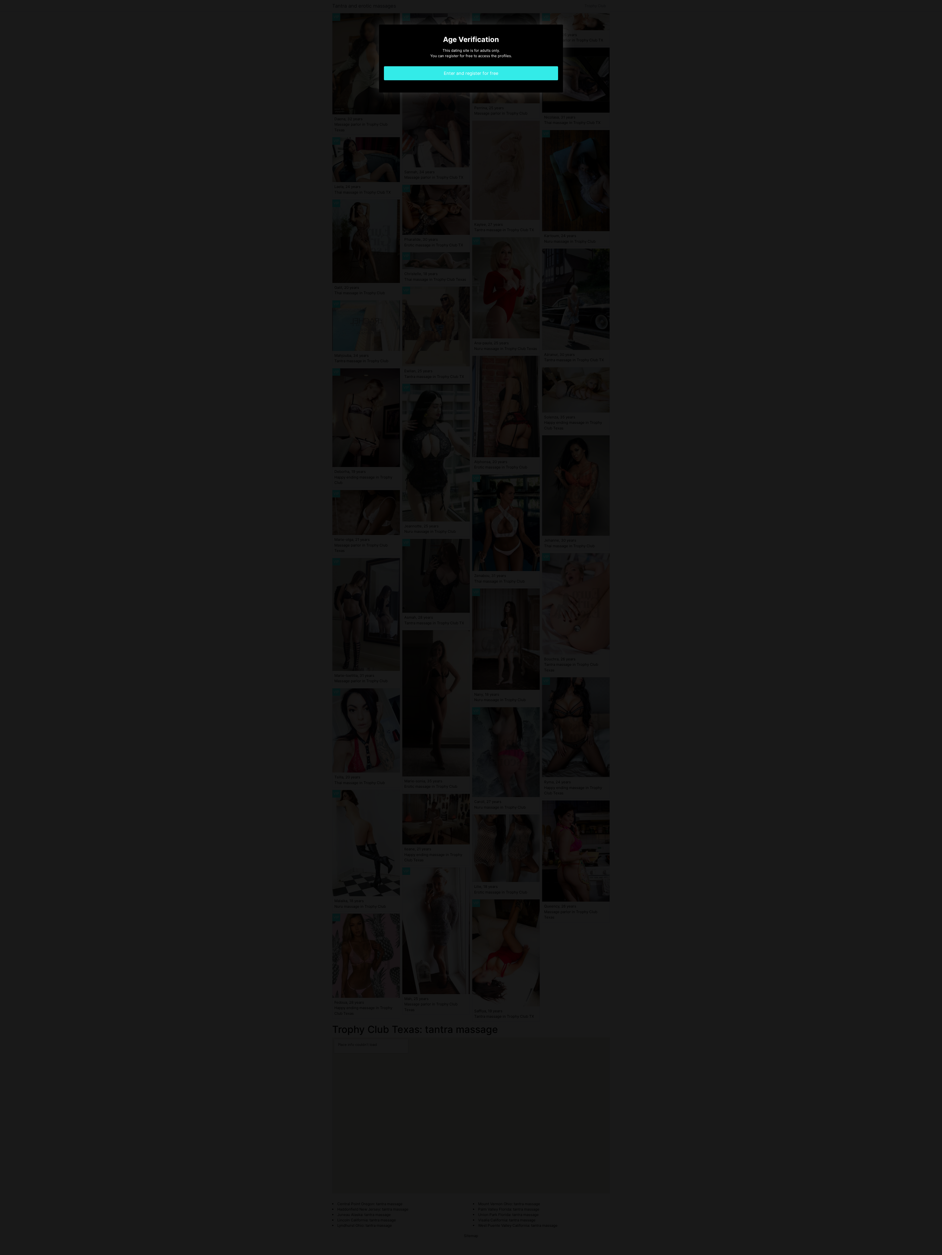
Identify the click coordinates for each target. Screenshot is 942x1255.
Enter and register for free (471, 73)
